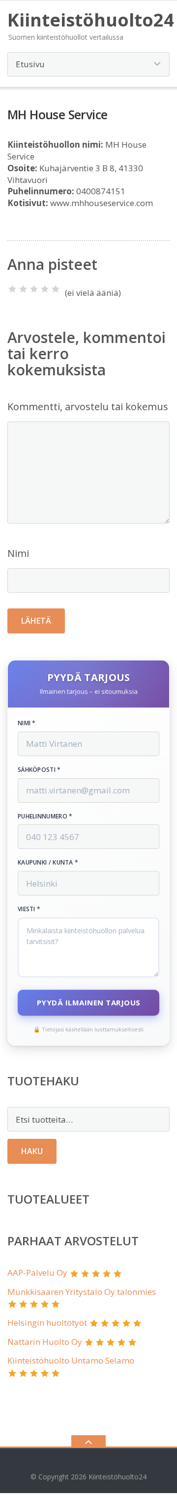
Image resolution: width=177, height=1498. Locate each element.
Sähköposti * (39, 770)
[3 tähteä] (34, 289)
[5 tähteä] (55, 289)
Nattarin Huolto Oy (44, 1341)
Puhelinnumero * (45, 816)
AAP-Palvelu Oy (37, 1272)
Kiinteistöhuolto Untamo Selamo (70, 1360)
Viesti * (29, 909)
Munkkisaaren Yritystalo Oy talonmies (81, 1291)
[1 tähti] (12, 289)
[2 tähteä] (23, 289)
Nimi (18, 553)
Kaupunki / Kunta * (48, 863)
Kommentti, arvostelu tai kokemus (87, 406)
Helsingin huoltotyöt (47, 1322)
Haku (32, 1151)
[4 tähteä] (45, 289)
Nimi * (27, 723)
